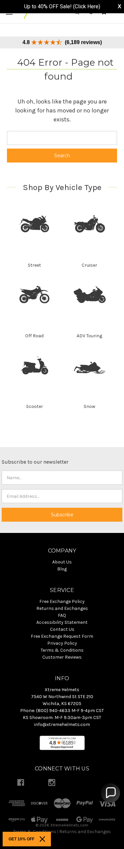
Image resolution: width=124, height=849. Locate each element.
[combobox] (62, 138)
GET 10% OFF (21, 839)
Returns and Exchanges (85, 831)
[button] (110, 793)
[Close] (42, 839)
